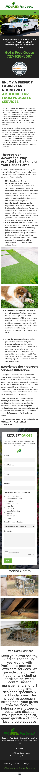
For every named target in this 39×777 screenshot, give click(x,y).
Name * (6, 456)
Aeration (9, 513)
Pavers (8, 518)
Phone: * (7, 474)
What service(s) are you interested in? (17, 492)
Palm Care (10, 508)
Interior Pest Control (14, 496)
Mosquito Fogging (13, 511)
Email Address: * (9, 465)
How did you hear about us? (13, 522)
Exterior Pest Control (14, 498)
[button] (35, 12)
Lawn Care (10, 501)
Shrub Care (10, 506)
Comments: (8, 531)
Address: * (7, 483)
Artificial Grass (11, 516)
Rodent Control (12, 503)
